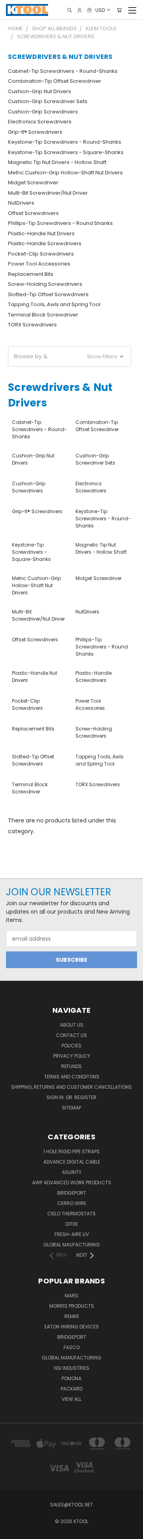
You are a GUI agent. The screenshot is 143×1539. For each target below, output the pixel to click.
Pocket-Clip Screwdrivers (41, 254)
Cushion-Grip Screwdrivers (43, 111)
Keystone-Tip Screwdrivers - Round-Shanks (64, 142)
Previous (12, 1531)
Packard (72, 1388)
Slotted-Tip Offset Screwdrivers (48, 294)
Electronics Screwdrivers (40, 121)
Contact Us (71, 1035)
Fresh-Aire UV (71, 1234)
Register (85, 1097)
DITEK (72, 1224)
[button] (69, 356)
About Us (71, 1024)
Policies (71, 1045)
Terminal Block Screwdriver (43, 314)
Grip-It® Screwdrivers (35, 132)
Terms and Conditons (71, 1076)
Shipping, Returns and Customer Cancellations (71, 1087)
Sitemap (71, 1107)
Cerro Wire (71, 1203)
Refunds (71, 1066)
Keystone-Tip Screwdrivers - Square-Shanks (66, 152)
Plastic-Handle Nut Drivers (41, 233)
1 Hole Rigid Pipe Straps (71, 1151)
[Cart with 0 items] (119, 10)
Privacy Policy (71, 1056)
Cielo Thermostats (71, 1213)
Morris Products (71, 1306)
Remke (71, 1316)
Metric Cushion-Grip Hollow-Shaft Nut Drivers (65, 172)
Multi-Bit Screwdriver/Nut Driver (48, 193)
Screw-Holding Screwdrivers (45, 284)
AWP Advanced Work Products (71, 1182)
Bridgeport (71, 1192)
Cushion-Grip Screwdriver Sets (47, 101)
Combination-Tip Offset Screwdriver (54, 81)
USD (100, 9)
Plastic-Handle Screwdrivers (44, 243)
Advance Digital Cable (71, 1161)
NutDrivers (21, 203)
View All (71, 1399)
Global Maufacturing (71, 1244)
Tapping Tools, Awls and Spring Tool (54, 304)
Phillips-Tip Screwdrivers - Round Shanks (60, 223)
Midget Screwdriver (33, 182)
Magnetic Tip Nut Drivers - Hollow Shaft (57, 162)
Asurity (71, 1172)
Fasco (72, 1347)
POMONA (71, 1378)
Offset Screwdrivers (33, 213)
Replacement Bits (30, 274)
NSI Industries (71, 1368)
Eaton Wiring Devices (71, 1326)
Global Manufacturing (71, 1357)
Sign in (55, 1097)
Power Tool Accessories (39, 264)
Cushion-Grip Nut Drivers (39, 91)
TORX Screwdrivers (32, 324)
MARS (71, 1295)
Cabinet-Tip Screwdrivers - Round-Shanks (63, 71)
